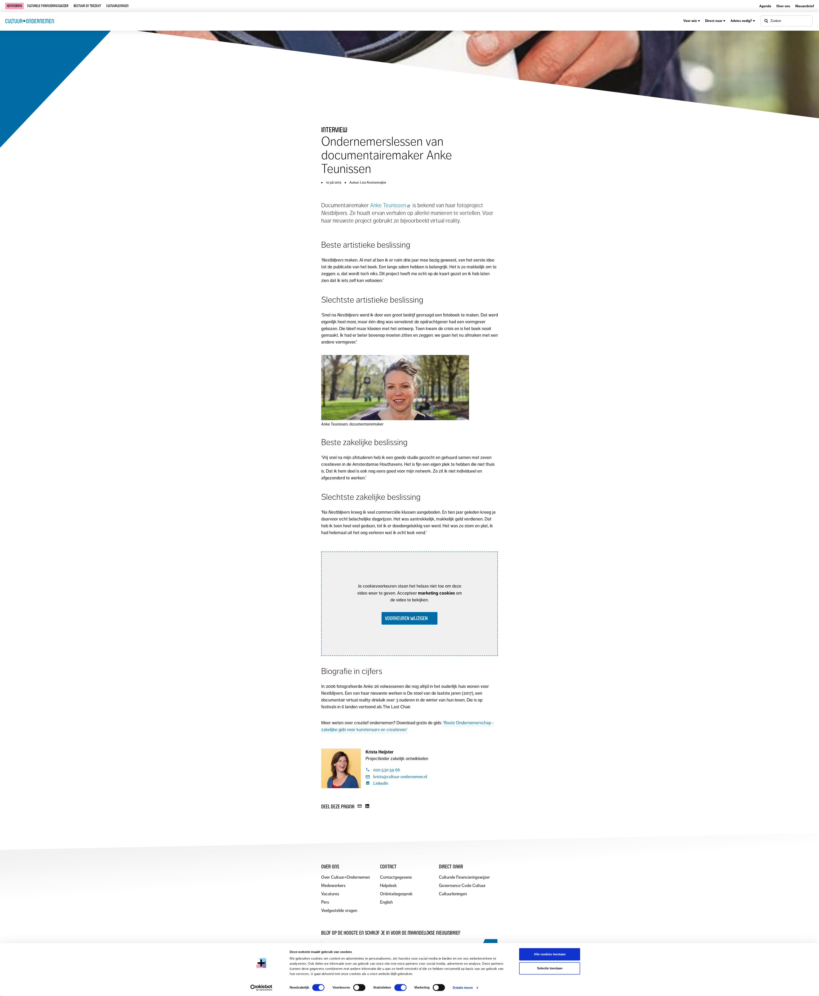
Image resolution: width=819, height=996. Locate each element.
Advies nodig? (741, 21)
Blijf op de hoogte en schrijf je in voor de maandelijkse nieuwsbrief (390, 932)
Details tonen (463, 987)
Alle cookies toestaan (550, 954)
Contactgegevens (396, 877)
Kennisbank (14, 5)
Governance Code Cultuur (462, 885)
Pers (325, 902)
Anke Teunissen (388, 205)
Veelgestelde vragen (339, 910)
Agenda (765, 6)
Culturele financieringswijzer (47, 5)
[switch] (359, 987)
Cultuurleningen (117, 5)
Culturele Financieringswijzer (464, 877)
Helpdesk (388, 885)
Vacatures (330, 893)
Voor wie (690, 21)
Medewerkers (333, 885)
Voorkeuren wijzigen (406, 618)
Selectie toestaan (549, 968)
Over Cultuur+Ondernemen (345, 877)
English (386, 902)
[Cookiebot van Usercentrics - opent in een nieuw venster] (261, 988)
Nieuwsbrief (804, 6)
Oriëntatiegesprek (396, 893)
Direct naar (713, 21)
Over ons (783, 6)
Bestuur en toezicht (87, 5)
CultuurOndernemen (29, 21)
